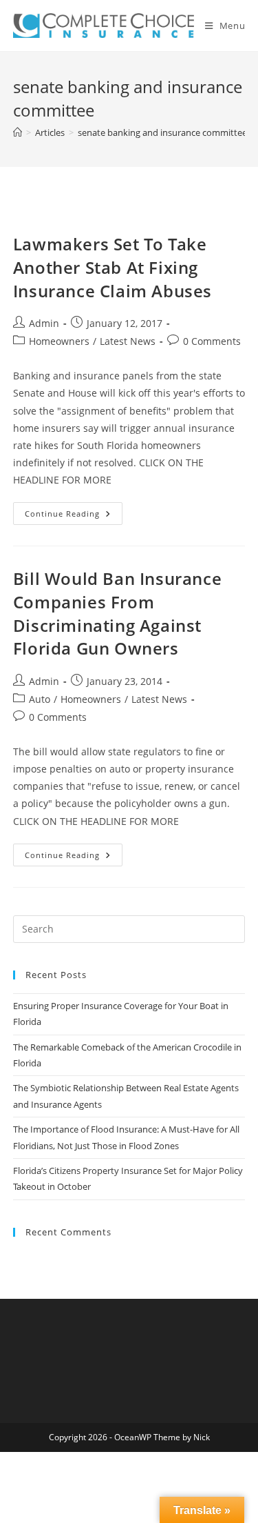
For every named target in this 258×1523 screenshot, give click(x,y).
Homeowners (59, 341)
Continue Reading (73, 516)
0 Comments (212, 341)
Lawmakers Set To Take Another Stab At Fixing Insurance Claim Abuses (112, 266)
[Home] (17, 132)
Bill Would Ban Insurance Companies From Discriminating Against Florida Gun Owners (117, 613)
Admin (44, 323)
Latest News (127, 341)
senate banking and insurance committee (162, 132)
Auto (39, 699)
